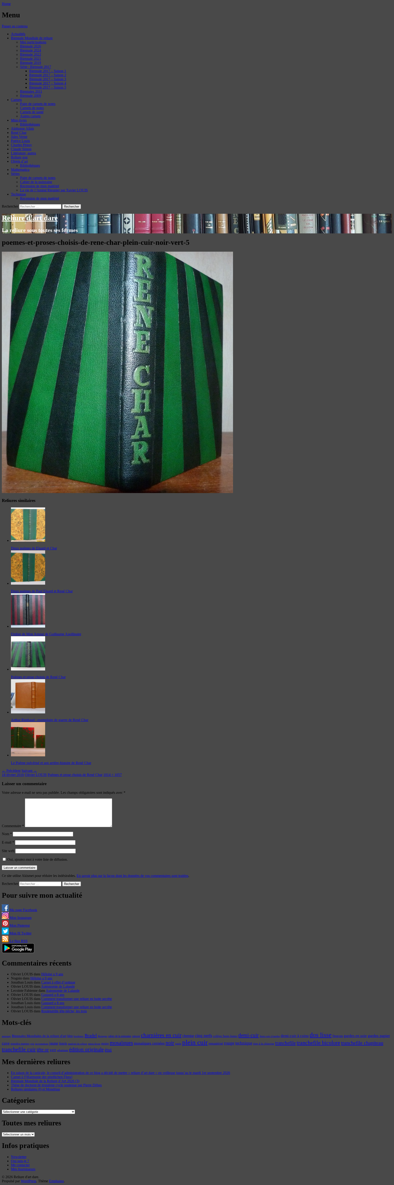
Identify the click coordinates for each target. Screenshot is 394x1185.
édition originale (86, 1049)
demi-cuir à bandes (270, 1036)
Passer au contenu (15, 26)
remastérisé (216, 1043)
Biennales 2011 (31, 91)
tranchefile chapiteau (362, 1043)
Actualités (18, 34)
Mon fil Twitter (20, 933)
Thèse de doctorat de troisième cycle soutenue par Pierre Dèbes (56, 1085)
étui (108, 1049)
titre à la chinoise (263, 1043)
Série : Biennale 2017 (35, 67)
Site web (8, 851)
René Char (18, 133)
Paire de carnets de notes (37, 104)
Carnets (16, 100)
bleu (70, 1036)
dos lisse (321, 1035)
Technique (18, 194)
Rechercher (10, 206)
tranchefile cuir (19, 1049)
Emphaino (56, 1181)
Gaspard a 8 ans (52, 995)
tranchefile (285, 1043)
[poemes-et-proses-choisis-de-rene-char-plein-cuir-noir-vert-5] (117, 492)
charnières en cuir (161, 1035)
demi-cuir (248, 1035)
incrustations (41, 1043)
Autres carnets (30, 116)
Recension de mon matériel (39, 186)
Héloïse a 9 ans (52, 974)
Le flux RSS (18, 941)
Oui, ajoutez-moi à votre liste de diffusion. (37, 859)
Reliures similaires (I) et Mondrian (35, 1089)
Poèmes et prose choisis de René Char (75, 775)
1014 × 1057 (112, 775)
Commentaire (13, 826)
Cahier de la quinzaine (36, 182)
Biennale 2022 (30, 54)
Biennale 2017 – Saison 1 (47, 71)
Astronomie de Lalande (58, 986)
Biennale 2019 (30, 63)
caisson (136, 1036)
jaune (53, 1043)
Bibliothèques (30, 124)
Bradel (91, 1035)
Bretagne (102, 1036)
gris (32, 1043)
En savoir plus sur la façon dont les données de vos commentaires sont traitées (132, 876)
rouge (229, 1042)
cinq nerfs (203, 1035)
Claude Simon (21, 149)
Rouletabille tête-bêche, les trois (64, 1011)
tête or (43, 1049)
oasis (178, 1043)
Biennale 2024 (30, 50)
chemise (188, 1036)
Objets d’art (19, 161)
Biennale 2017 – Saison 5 (47, 87)
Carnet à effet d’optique (58, 982)
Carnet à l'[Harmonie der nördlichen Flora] (41, 1077)
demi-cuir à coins (295, 1035)
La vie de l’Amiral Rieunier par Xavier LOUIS (54, 190)
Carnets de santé (32, 112)
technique (243, 1043)
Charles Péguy (21, 145)
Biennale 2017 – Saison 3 (47, 79)
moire (105, 1043)
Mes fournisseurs (23, 1169)
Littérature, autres (23, 153)
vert (53, 1050)
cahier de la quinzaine (119, 1036)
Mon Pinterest (19, 925)
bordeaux (79, 1036)
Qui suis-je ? (20, 1161)
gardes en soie (355, 1036)
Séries (15, 174)
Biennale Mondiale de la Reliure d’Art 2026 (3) (45, 1081)
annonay (6, 1036)
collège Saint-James (225, 1036)
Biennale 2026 (30, 46)
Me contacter (20, 1165)
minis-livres (94, 1043)
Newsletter (18, 1157)
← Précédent (11, 771)
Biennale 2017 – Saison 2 (47, 75)
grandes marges (19, 1043)
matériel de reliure (77, 1043)
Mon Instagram (20, 918)
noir (170, 1043)
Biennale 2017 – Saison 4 (47, 83)
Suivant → (29, 771)
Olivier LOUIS (36, 775)
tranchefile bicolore (318, 1043)
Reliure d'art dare (30, 218)
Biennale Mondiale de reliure (32, 38)
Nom (7, 834)
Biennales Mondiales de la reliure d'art (39, 1036)
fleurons (337, 1036)
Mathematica (20, 170)
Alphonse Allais (22, 128)
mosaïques (121, 1043)
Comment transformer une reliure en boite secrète (76, 999)
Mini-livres (19, 120)
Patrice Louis (20, 141)
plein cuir (195, 1042)
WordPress (28, 1181)
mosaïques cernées (149, 1043)
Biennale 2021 (30, 59)
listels (63, 1043)
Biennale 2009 (30, 96)
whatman (62, 1050)
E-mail (8, 842)
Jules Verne (19, 137)
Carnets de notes (32, 108)
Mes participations (33, 42)
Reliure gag (19, 157)
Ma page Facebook (23, 910)
